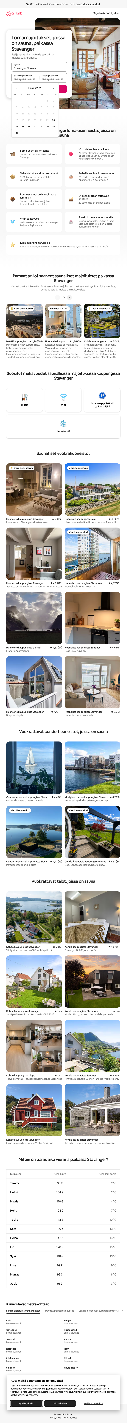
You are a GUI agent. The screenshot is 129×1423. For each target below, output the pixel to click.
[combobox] (39, 68)
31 (17, 133)
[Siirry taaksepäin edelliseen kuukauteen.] (17, 88)
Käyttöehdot (70, 1417)
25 (23, 126)
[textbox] (25, 79)
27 (35, 126)
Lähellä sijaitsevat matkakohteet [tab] (23, 1310)
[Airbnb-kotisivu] (14, 13)
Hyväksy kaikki (26, 1403)
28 (41, 126)
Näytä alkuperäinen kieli (88, 4)
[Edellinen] (57, 297)
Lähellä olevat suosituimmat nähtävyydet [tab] (100, 1310)
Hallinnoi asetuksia (93, 1403)
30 (53, 126)
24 (16, 126)
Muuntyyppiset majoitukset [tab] (59, 1310)
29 (47, 126)
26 (29, 126)
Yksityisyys (55, 1417)
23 (53, 120)
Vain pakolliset (60, 1403)
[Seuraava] (69, 297)
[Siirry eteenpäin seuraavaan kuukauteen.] (53, 88)
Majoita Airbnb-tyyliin (105, 13)
